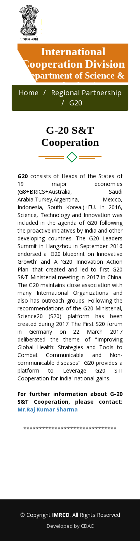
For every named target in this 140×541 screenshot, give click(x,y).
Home (28, 92)
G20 (75, 102)
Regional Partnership (86, 92)
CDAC (87, 525)
